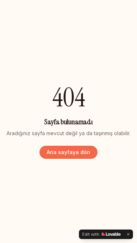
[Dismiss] (128, 234)
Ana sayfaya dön (68, 152)
